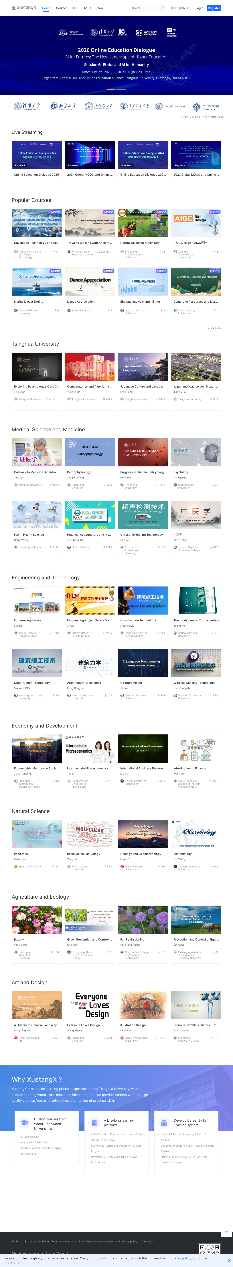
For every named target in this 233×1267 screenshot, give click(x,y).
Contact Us (70, 1241)
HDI (75, 8)
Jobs (81, 1241)
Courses (61, 8)
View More (215, 327)
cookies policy (180, 1258)
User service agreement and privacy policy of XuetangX (119, 1241)
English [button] (180, 8)
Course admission (38, 1241)
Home (46, 8)
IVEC (87, 8)
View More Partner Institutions (203, 116)
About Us (56, 1241)
